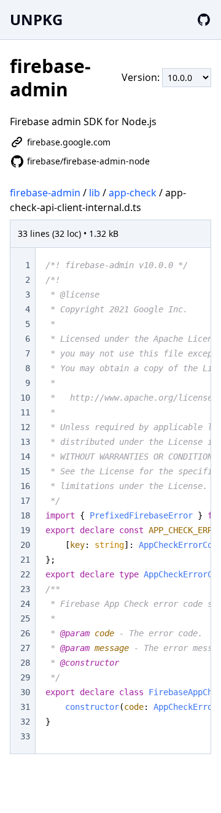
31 (25, 707)
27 (25, 648)
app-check (133, 192)
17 (25, 501)
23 (25, 589)
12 (25, 427)
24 (25, 604)
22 (25, 574)
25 (25, 618)
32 (25, 721)
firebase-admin (45, 192)
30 (25, 692)
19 (25, 530)
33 (25, 736)
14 (25, 456)
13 (25, 442)
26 (25, 633)
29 (25, 677)
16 (25, 486)
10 (25, 398)
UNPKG (36, 19)
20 (25, 545)
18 (25, 515)
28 (25, 663)
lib (94, 192)
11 (25, 412)
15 (25, 471)
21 (25, 559)
